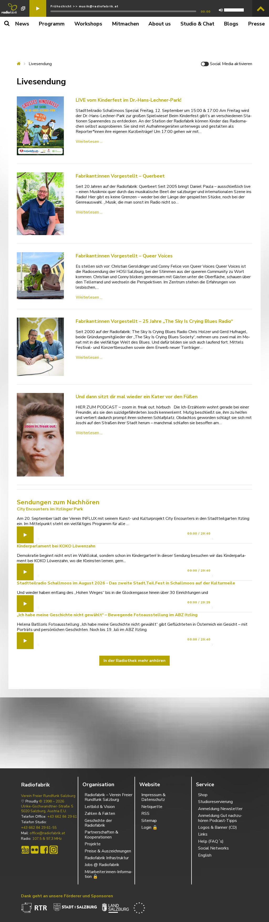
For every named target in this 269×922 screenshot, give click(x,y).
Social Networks (213, 848)
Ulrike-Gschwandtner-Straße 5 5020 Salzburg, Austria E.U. (47, 809)
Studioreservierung (215, 802)
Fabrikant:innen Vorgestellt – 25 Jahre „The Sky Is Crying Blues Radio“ (154, 321)
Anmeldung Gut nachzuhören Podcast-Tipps (220, 818)
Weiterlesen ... (89, 141)
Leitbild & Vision (100, 807)
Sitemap (149, 820)
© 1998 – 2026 (51, 801)
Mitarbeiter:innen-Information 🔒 (108, 874)
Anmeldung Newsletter (220, 809)
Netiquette (151, 807)
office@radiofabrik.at (47, 833)
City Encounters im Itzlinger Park (50, 509)
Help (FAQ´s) (211, 841)
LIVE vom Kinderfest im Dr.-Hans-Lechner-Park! (128, 100)
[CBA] (25, 850)
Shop (203, 795)
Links (203, 834)
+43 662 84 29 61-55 (38, 827)
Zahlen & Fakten (100, 813)
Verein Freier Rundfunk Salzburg (48, 796)
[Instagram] (53, 850)
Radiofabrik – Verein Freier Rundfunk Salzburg (108, 797)
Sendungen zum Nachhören (58, 502)
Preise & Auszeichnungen (108, 851)
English (204, 855)
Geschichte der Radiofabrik (98, 823)
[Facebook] (44, 850)
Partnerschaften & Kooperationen (101, 834)
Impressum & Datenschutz (153, 797)
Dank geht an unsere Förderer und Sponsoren (67, 896)
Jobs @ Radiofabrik (102, 865)
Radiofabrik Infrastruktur (107, 858)
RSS (145, 813)
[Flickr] (34, 850)
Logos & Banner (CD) (217, 827)
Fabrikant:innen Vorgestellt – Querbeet (120, 176)
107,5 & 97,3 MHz (47, 838)
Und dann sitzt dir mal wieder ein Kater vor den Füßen (137, 396)
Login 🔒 (149, 827)
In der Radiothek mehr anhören (134, 661)
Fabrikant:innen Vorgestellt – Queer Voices (124, 256)
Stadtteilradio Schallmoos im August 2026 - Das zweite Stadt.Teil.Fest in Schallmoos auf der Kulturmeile (126, 583)
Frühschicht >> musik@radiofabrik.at (84, 6)
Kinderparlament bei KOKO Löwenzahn (56, 546)
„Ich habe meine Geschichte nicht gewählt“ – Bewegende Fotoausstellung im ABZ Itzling (107, 615)
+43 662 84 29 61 (62, 816)
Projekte (93, 844)
